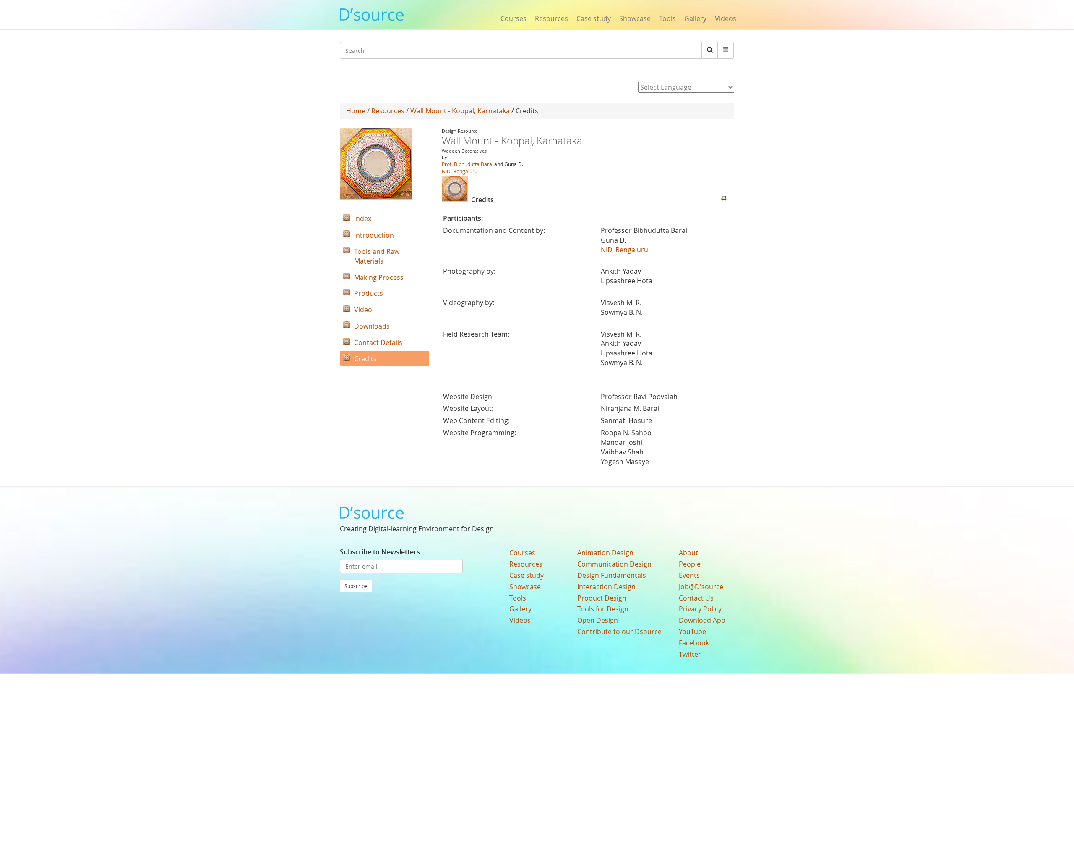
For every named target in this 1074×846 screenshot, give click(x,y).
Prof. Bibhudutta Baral (467, 164)
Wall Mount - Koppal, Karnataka (460, 110)
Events (689, 575)
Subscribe (356, 585)
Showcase (635, 18)
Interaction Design (606, 586)
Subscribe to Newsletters (380, 551)
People (690, 564)
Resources (551, 18)
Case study (593, 18)
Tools (667, 18)
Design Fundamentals (611, 575)
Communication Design (614, 564)
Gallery (695, 18)
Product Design (601, 598)
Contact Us (696, 598)
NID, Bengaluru (459, 171)
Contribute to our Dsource (619, 631)
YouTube (692, 631)
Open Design (597, 620)
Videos (725, 18)
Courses (514, 18)
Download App (702, 620)
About (688, 552)
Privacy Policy (700, 609)
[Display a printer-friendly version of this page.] (724, 198)
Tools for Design (602, 609)
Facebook (694, 643)
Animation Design (605, 552)
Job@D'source (701, 586)
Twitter (690, 654)
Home (355, 110)
